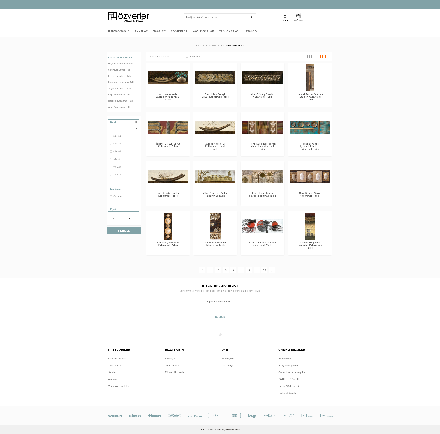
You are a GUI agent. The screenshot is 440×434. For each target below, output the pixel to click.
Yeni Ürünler (172, 365)
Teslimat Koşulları (288, 393)
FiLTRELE (124, 230)
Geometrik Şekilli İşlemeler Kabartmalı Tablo (310, 245)
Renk (113, 122)
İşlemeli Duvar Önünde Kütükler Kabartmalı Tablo (309, 97)
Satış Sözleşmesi (288, 365)
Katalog (250, 31)
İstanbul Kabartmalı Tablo (121, 101)
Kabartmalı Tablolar (120, 57)
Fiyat (113, 209)
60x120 (117, 143)
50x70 (116, 159)
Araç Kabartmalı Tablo (119, 107)
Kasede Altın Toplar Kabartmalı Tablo (168, 194)
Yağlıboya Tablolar (118, 386)
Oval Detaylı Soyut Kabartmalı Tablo (310, 194)
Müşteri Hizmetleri (175, 372)
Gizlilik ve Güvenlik (289, 379)
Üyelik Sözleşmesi (288, 386)
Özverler (117, 196)
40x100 (117, 151)
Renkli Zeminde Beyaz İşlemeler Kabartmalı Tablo (263, 146)
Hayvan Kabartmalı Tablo (121, 63)
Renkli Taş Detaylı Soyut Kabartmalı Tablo (215, 95)
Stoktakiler (194, 56)
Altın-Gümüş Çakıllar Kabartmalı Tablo (262, 95)
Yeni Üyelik (228, 358)
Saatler (159, 31)
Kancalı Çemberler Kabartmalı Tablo (168, 244)
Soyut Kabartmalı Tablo (120, 88)
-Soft (203, 429)
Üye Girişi (227, 365)
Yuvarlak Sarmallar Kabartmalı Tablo (215, 244)
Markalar (115, 189)
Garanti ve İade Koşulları (292, 372)
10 (264, 270)
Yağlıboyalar (203, 31)
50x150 (117, 136)
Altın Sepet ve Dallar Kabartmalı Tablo (215, 194)
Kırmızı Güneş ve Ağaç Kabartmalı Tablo (262, 244)
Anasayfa (170, 358)
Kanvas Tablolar (117, 358)
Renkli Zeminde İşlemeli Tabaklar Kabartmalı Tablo (310, 146)
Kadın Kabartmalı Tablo (120, 76)
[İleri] (272, 270)
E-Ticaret (210, 429)
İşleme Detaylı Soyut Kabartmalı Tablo (168, 145)
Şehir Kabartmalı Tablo (120, 70)
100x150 (117, 174)
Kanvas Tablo (119, 31)
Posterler (179, 31)
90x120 (117, 167)
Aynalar (141, 31)
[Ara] (251, 17)
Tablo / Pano (229, 31)
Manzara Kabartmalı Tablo (121, 82)
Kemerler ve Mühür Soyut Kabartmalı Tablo (262, 194)
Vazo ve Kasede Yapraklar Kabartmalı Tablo (168, 97)
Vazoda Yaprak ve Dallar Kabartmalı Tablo (215, 146)
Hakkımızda (285, 358)
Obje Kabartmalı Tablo (119, 94)
